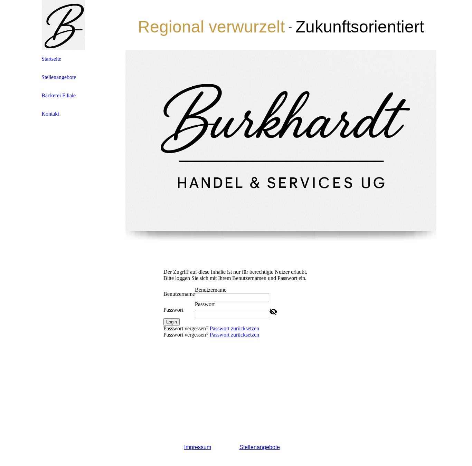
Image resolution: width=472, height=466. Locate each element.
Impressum (197, 447)
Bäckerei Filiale (58, 95)
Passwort (173, 310)
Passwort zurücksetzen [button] (234, 328)
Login (171, 321)
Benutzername (179, 294)
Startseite (51, 59)
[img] (63, 25)
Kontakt (50, 114)
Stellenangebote (58, 77)
